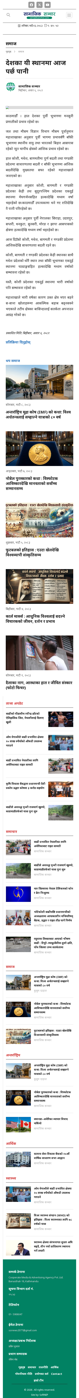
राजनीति (43, 1367)
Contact (56, 1374)
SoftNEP (44, 1394)
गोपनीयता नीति (23, 1374)
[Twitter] (39, 4)
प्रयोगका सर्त (41, 1374)
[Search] (8, 15)
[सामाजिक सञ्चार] (10, 87)
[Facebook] (31, 4)
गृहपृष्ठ (8, 51)
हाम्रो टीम (39, 1380)
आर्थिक (55, 1367)
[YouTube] (47, 4)
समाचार (32, 1367)
